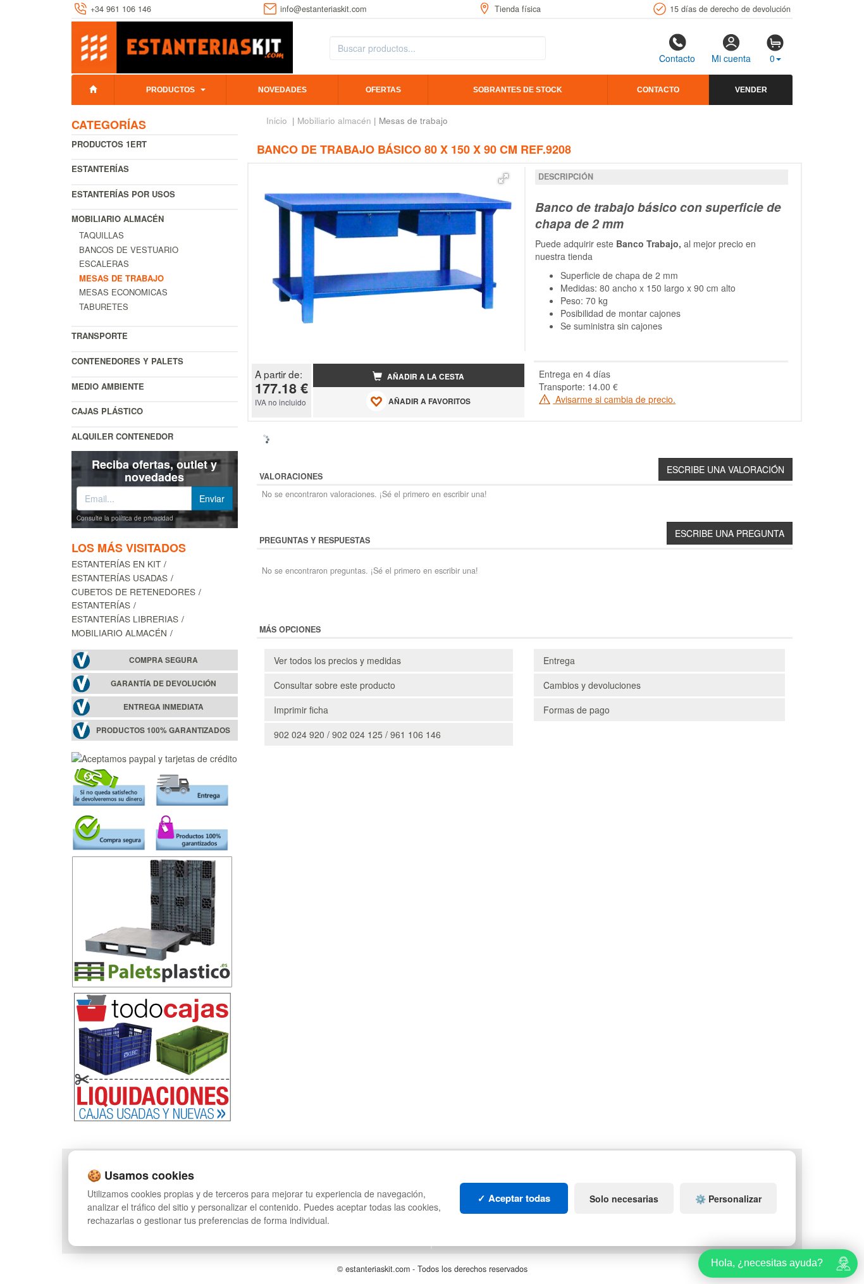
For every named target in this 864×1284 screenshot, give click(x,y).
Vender (751, 89)
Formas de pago (576, 709)
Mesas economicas (123, 292)
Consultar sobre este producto (334, 685)
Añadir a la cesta (424, 376)
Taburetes (103, 306)
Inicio (276, 120)
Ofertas (383, 89)
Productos (170, 89)
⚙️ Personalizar (728, 1198)
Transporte (99, 336)
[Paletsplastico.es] (152, 919)
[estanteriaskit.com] (182, 45)
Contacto (677, 58)
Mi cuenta (731, 58)
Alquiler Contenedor (122, 436)
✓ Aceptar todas (514, 1198)
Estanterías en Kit (116, 563)
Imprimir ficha (301, 709)
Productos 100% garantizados (163, 730)
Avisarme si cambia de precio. (614, 399)
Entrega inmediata (163, 706)
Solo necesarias (623, 1198)
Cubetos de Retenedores (133, 591)
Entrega (559, 660)
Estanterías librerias (124, 618)
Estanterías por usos (123, 194)
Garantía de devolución (163, 683)
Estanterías (100, 169)
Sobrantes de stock (517, 89)
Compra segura (163, 660)
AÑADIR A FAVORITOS (428, 401)
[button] (503, 178)
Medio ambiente (107, 386)
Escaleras (104, 263)
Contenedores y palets (127, 361)
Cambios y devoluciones (592, 685)
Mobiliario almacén (117, 219)
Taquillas (101, 235)
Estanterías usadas (119, 577)
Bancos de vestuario (128, 250)
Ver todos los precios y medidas (337, 660)
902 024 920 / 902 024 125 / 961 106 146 (357, 734)
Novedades (282, 89)
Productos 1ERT (109, 144)
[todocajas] (152, 1055)
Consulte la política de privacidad (125, 518)
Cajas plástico (107, 411)
